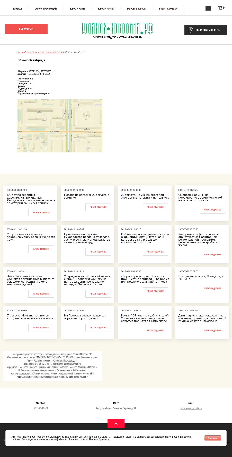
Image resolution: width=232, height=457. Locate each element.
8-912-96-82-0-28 (41, 408)
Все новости (26, 28)
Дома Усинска (33, 52)
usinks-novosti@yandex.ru (191, 408)
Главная (21, 52)
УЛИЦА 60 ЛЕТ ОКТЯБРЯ (54, 52)
